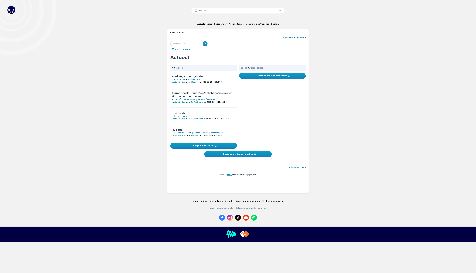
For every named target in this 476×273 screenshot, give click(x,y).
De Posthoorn (197, 102)
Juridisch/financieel (181, 99)
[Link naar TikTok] (238, 218)
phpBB (229, 175)
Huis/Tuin (176, 116)
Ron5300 (195, 135)
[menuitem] (294, 167)
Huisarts (177, 129)
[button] (280, 10)
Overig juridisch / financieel (203, 99)
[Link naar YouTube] (246, 218)
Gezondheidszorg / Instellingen (208, 133)
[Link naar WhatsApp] (254, 218)
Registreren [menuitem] (289, 37)
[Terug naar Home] (11, 10)
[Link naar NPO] (244, 234)
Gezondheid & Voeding (182, 133)
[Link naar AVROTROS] (231, 234)
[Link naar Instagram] (230, 218)
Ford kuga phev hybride (187, 76)
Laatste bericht (179, 82)
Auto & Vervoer (179, 79)
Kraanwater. (179, 113)
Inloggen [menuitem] (301, 37)
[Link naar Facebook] (222, 218)
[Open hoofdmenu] (465, 10)
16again (194, 82)
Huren (184, 116)
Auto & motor (194, 79)
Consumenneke (198, 119)
